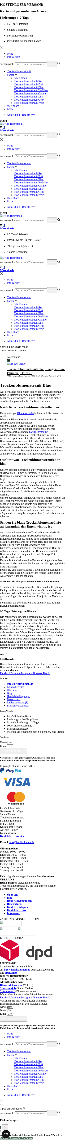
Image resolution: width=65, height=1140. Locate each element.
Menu (10, 53)
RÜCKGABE (8, 963)
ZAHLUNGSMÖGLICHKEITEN (19, 919)
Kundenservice (8, 833)
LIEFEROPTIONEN (12, 937)
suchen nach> (7, 64)
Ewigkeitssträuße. (39, 431)
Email (3, 746)
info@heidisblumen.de (21, 842)
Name (3, 742)
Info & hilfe (13, 56)
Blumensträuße (25, 413)
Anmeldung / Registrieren (21, 114)
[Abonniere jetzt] (8, 360)
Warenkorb (7, 130)
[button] (32, 833)
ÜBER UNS (7, 879)
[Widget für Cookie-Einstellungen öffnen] (6, 1134)
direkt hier (11, 972)
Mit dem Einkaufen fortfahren (16, 1138)
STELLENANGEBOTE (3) (16, 978)
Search (52, 64)
